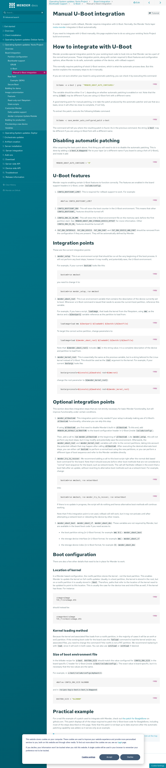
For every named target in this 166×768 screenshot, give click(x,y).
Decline (130, 757)
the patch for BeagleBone (134, 718)
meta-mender (59, 27)
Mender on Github (12, 190)
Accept (109, 757)
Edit (138, 2)
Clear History (10, 184)
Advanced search (12, 17)
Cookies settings (88, 757)
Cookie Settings (157, 765)
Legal (120, 742)
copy (155, 84)
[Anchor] (127, 13)
